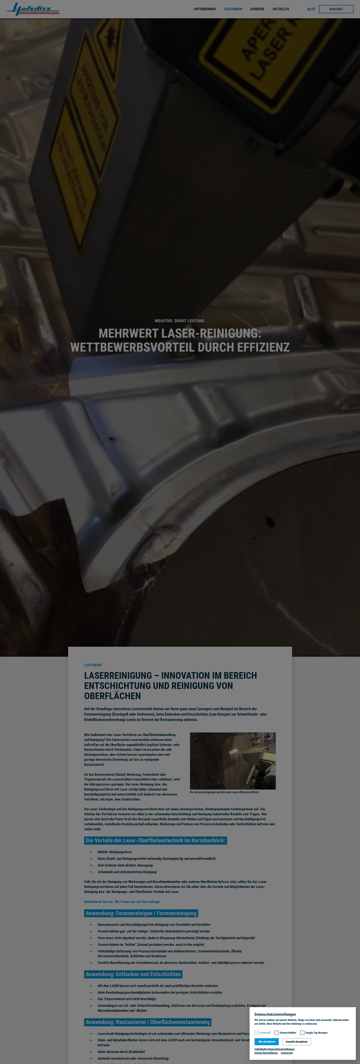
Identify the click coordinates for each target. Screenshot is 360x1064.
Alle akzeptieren (266, 1041)
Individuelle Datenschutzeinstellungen (275, 1049)
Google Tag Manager (316, 1032)
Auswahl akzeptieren (297, 1041)
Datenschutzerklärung (266, 1052)
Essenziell (265, 1032)
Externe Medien (288, 1032)
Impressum (287, 1052)
